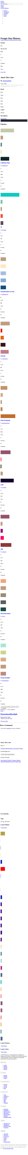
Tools (5, 16)
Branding (6, 1109)
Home (5, 1098)
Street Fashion (7, 1114)
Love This (3, 72)
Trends (5, 14)
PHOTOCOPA (7, 1126)
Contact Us (6, 1136)
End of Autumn (5, 420)
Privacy (5, 1138)
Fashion (5, 1097)
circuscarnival (7, 81)
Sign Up (3, 2)
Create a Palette (4, 40)
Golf (2, 484)
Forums (5, 1084)
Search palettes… (5, 4)
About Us (6, 1135)
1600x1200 (18, 761)
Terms (5, 1139)
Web (5, 1101)
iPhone (18, 760)
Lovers (5, 1087)
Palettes (5, 1066)
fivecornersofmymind (9, 714)
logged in (9, 728)
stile (2, 549)
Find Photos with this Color (14, 40)
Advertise (6, 1134)
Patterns (5, 1068)
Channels (6, 13)
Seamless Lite (7, 1123)
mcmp (3, 616)
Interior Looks (7, 1112)
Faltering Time (5, 163)
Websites (6, 1116)
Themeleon (6, 1125)
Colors (5, 1065)
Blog (5, 1088)
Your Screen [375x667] (6, 760)
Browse (5, 10)
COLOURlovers (5, 8)
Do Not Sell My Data (8, 1148)
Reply (2, 711)
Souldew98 (4, 165)
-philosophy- (5, 358)
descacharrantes (5, 613)
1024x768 (12, 761)
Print (5, 1100)
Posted (5, 717)
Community (6, 12)
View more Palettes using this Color (9, 706)
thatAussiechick (6, 423)
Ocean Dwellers (5, 677)
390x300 (3, 761)
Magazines (6, 1113)
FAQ (5, 1140)
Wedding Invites (7, 1117)
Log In (2, 1)
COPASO (6, 1127)
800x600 (7, 761)
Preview (14, 760)
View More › (4, 827)
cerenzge (4, 487)
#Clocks (3, 356)
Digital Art (6, 1096)
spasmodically (5, 680)
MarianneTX (5, 294)
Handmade (6, 1110)
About (3, 1131)
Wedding (6, 1102)
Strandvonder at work (7, 291)
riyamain (4, 230)
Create (2, 6)
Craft (5, 1094)
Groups (5, 1085)
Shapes (5, 1069)
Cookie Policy (7, 1142)
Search (2, 5)
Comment (3, 63)
